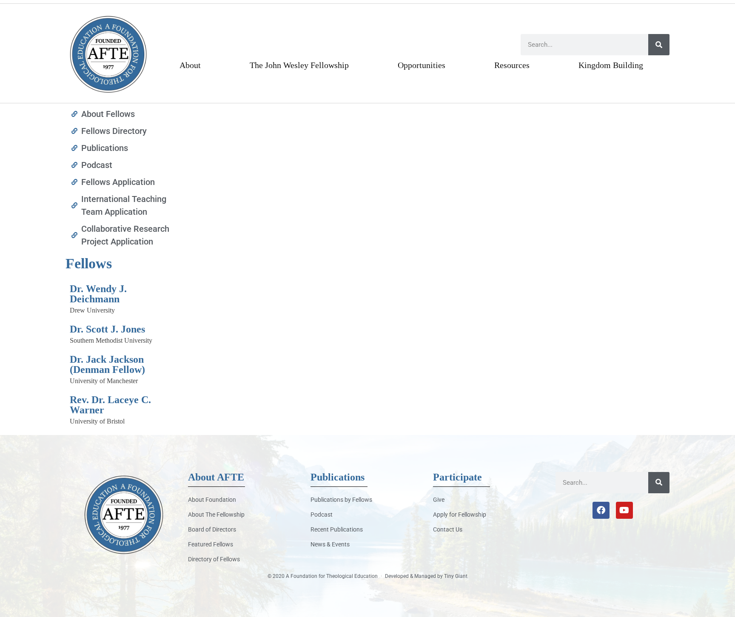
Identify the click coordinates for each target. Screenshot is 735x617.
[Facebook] (601, 510)
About (190, 65)
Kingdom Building (610, 65)
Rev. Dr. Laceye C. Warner (110, 404)
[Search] (658, 44)
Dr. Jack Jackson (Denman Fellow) (107, 364)
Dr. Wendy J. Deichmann (98, 293)
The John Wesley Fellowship (299, 65)
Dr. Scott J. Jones (107, 329)
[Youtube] (624, 510)
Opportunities (421, 65)
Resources (512, 65)
